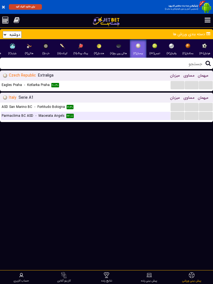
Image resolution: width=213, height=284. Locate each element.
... (177, 84)
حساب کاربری (21, 281)
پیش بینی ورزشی (191, 281)
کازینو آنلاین (64, 281)
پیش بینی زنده (149, 281)
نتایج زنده (106, 281)
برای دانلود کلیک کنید (25, 6)
